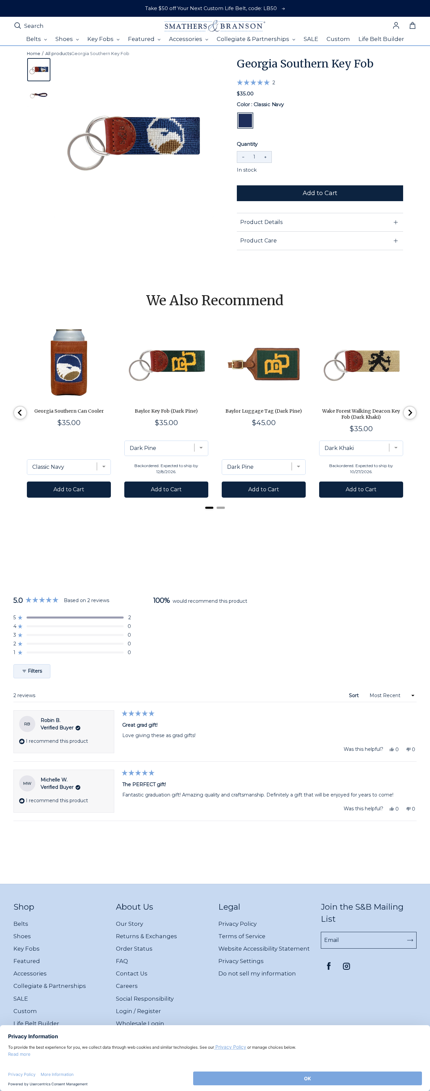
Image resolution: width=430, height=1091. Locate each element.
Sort (354, 695)
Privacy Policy (237, 923)
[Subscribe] (410, 940)
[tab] (209, 508)
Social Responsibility (145, 998)
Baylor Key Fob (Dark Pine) (166, 411)
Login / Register (138, 1011)
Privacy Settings (241, 961)
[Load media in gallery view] (39, 69)
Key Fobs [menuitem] (101, 39)
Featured (26, 961)
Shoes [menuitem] (64, 39)
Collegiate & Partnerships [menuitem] (254, 39)
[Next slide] (410, 412)
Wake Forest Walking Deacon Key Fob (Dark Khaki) (361, 414)
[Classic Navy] (245, 120)
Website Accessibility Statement (264, 948)
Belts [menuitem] (34, 39)
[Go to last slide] (20, 412)
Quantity (247, 144)
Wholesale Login (140, 1023)
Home (33, 53)
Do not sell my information (257, 973)
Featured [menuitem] (142, 39)
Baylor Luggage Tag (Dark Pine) (263, 411)
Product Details (261, 222)
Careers (127, 986)
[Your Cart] (412, 26)
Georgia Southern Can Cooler (69, 411)
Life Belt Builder (36, 1023)
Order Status (134, 948)
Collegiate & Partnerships (49, 986)
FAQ (122, 961)
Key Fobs (26, 948)
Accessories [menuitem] (186, 39)
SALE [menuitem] (311, 39)
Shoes (22, 936)
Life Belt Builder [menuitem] (381, 39)
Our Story (129, 923)
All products (58, 53)
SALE (20, 998)
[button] (256, 82)
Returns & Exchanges (146, 936)
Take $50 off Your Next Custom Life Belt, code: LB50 (211, 8)
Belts (20, 923)
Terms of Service (241, 936)
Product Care (258, 240)
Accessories (30, 973)
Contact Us (131, 973)
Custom (25, 1011)
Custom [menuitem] (338, 39)
